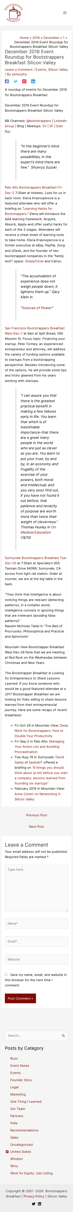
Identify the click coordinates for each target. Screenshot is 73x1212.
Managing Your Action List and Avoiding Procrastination (39, 746)
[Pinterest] (24, 81)
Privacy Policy (34, 1196)
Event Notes (19, 1066)
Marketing (18, 1094)
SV (44, 126)
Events (41, 69)
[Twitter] (16, 81)
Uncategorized (21, 1145)
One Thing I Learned (25, 1101)
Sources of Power (37, 308)
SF (51, 126)
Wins (14, 1166)
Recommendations (24, 1130)
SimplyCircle (34, 261)
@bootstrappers (38, 121)
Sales (14, 1137)
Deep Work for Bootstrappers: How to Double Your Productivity (41, 730)
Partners (16, 1116)
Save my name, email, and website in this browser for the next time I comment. (36, 980)
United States (20, 1152)
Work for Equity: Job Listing (31, 1173)
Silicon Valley (58, 69)
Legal (14, 1087)
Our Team (17, 1109)
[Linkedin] (33, 81)
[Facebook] (7, 81)
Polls (14, 1123)
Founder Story (21, 1080)
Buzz (14, 1058)
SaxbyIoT (36, 762)
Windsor (16, 1159)
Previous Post (36, 815)
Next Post (36, 827)
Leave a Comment (19, 69)
